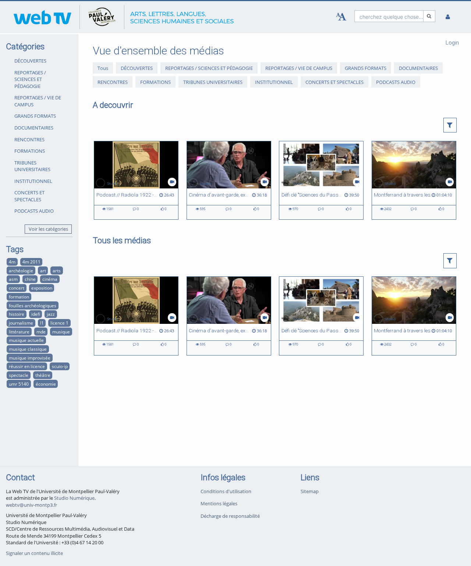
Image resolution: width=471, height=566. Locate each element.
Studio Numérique (74, 498)
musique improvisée (29, 358)
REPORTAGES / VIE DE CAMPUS (37, 101)
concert (16, 288)
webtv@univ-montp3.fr (31, 505)
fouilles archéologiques (32, 305)
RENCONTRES (29, 139)
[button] (450, 125)
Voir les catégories (48, 229)
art (43, 270)
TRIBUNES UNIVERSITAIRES (32, 166)
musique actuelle (26, 340)
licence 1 (59, 323)
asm (13, 279)
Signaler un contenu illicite (34, 553)
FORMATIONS (29, 151)
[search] (389, 16)
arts (57, 270)
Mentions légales (219, 503)
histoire (16, 314)
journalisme (21, 323)
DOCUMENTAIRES (33, 127)
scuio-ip (60, 366)
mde (41, 332)
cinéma (49, 279)
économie (46, 384)
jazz (51, 314)
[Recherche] (429, 16)
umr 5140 (19, 384)
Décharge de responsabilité (230, 516)
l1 (42, 323)
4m (12, 262)
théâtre (42, 375)
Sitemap (310, 491)
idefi (35, 314)
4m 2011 (31, 262)
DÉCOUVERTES (30, 60)
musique (61, 332)
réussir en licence (27, 366)
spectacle (18, 375)
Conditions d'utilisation (226, 491)
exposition (41, 288)
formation (19, 297)
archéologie (21, 270)
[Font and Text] (341, 17)
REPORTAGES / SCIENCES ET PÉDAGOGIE (30, 79)
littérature (19, 332)
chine (30, 279)
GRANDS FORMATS (35, 116)
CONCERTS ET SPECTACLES (29, 196)
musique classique (28, 349)
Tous (103, 68)
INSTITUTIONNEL (33, 181)
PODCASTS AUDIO (34, 211)
